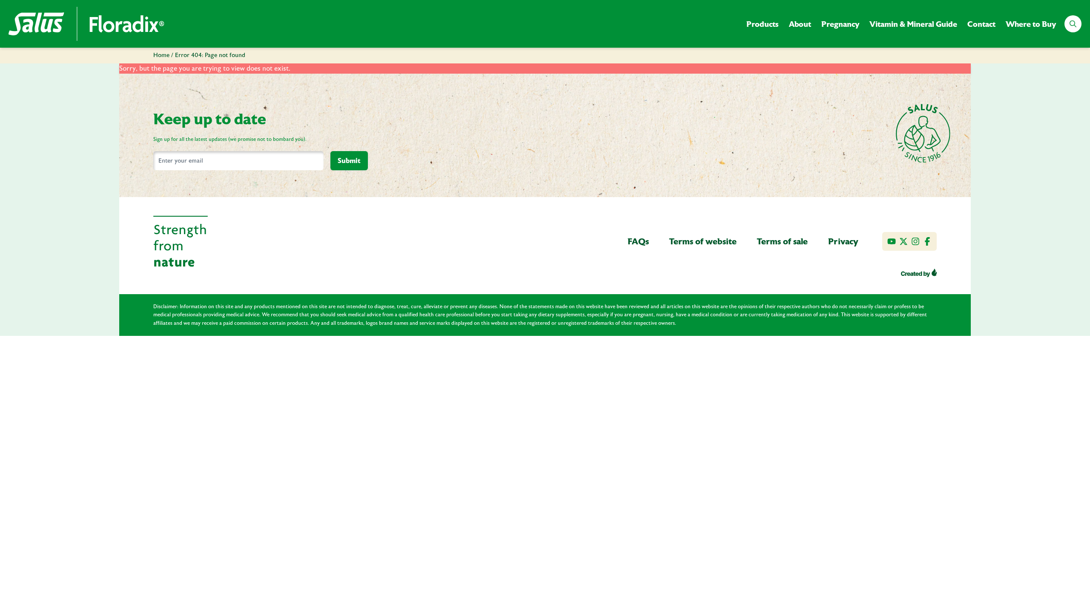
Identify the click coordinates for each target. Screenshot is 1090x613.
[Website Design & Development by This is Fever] (919, 273)
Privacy (843, 241)
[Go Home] (86, 24)
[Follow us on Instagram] (915, 241)
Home (161, 55)
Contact (981, 24)
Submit (349, 161)
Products (762, 24)
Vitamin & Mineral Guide (913, 24)
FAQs (638, 241)
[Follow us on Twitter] (903, 241)
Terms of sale (782, 241)
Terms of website (703, 241)
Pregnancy (840, 24)
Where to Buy (1031, 24)
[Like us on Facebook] (927, 241)
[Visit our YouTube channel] (891, 241)
